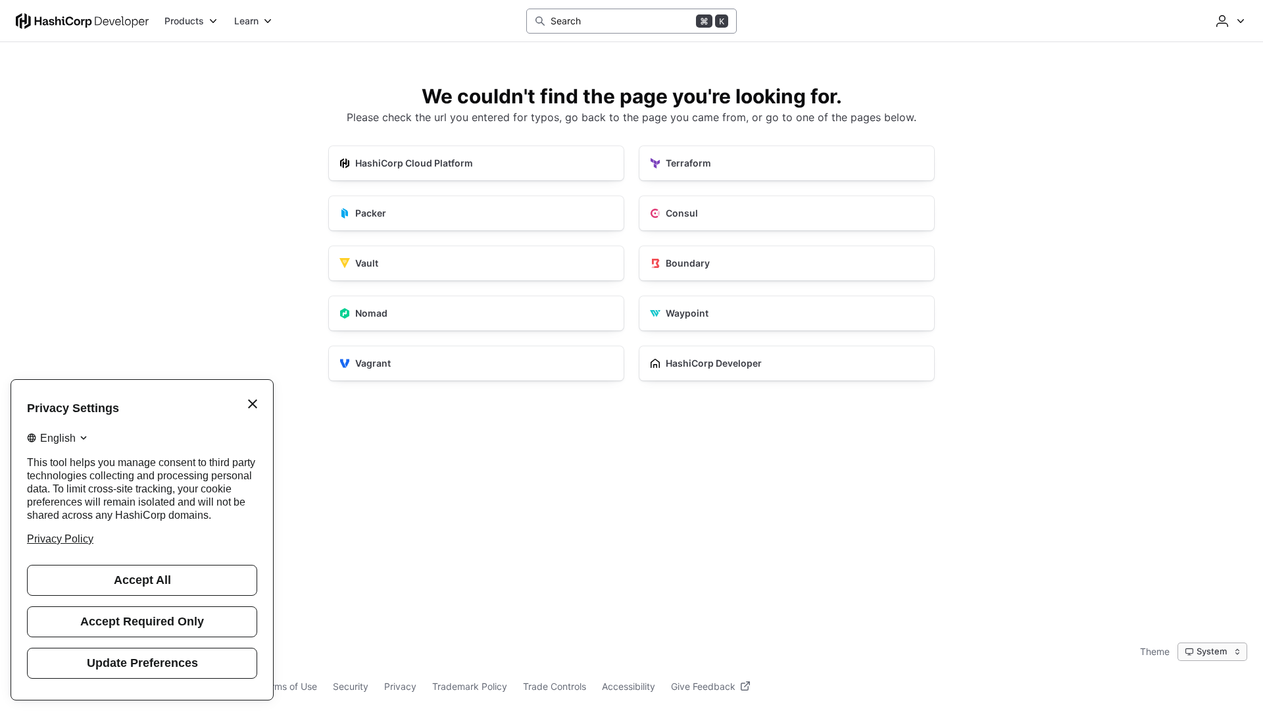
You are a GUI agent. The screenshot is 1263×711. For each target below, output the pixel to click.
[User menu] (1228, 21)
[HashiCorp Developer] (786, 363)
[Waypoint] (786, 313)
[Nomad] (476, 313)
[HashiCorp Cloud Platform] (476, 163)
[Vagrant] (476, 363)
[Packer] (476, 213)
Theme (1155, 651)
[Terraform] (786, 163)
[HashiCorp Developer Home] (82, 21)
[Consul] (786, 213)
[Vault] (476, 263)
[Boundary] (786, 263)
